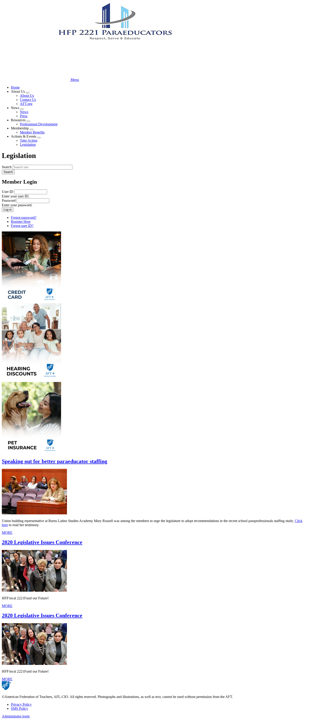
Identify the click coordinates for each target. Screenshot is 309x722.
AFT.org (26, 104)
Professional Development (38, 124)
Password (9, 200)
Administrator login (16, 716)
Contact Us (28, 100)
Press (23, 116)
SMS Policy (19, 708)
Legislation (28, 144)
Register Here (21, 222)
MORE (7, 533)
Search (7, 167)
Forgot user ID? (22, 226)
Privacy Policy (21, 704)
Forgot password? (23, 217)
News (24, 112)
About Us (27, 95)
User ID (7, 192)
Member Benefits (32, 132)
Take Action (28, 140)
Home (15, 87)
